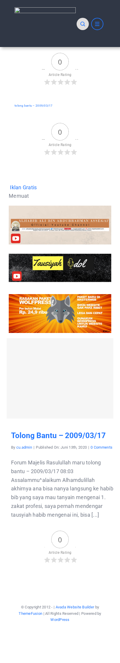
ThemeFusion (30, 613)
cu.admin (24, 447)
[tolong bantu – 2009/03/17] (60, 378)
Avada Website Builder (75, 607)
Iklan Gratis (23, 187)
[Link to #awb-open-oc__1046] (83, 24)
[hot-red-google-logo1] (45, 10)
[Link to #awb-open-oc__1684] (97, 24)
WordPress (59, 619)
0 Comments (101, 447)
